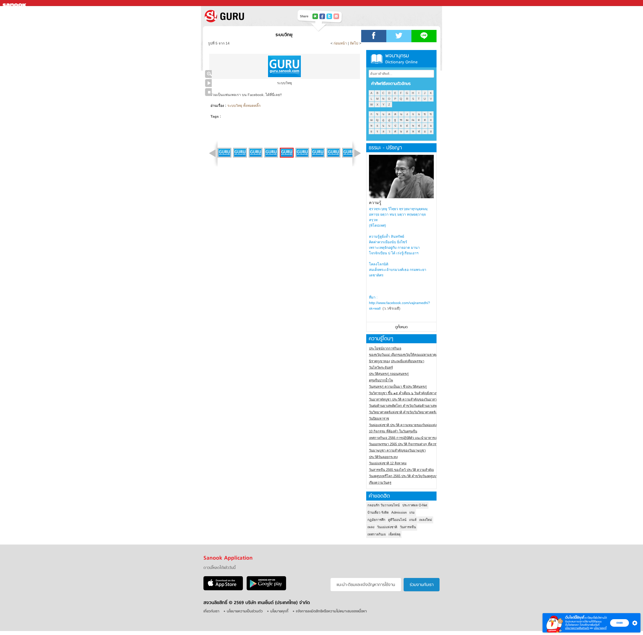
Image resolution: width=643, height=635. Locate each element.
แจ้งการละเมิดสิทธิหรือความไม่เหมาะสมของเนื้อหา (331, 611)
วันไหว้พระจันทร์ (381, 367)
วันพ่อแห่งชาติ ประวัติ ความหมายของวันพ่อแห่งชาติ (406, 425)
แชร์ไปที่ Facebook (322, 16)
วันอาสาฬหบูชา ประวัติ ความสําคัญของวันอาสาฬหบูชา (408, 399)
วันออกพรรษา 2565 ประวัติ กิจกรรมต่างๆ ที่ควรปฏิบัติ (406, 444)
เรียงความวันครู (380, 482)
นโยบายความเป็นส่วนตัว (577, 628)
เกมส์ (412, 520)
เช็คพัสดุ (394, 534)
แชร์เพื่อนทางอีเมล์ (336, 16)
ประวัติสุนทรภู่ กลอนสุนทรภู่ (389, 374)
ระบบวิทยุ (284, 35)
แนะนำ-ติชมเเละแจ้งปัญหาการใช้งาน (366, 585)
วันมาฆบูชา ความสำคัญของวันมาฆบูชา (397, 450)
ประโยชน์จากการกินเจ (385, 348)
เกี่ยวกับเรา (211, 611)
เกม (412, 512)
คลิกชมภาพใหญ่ (208, 74)
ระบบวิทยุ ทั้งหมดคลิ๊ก (243, 106)
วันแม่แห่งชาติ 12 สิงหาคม (388, 463)
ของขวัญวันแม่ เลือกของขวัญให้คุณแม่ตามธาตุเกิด (405, 355)
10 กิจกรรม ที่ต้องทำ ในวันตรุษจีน (393, 431)
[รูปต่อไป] (357, 153)
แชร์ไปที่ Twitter (329, 16)
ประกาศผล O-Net (414, 505)
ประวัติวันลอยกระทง (383, 457)
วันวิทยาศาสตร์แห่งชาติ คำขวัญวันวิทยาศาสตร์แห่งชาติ (408, 412)
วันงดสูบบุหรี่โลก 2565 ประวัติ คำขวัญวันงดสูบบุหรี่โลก (407, 476)
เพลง (370, 527)
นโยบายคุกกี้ (600, 628)
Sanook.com (15, 3)
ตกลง (619, 622)
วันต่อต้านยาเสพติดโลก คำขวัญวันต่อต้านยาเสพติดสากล (409, 406)
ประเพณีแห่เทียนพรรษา (407, 361)
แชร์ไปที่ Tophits (315, 16)
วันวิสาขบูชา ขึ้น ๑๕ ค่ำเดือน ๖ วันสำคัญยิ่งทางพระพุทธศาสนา (413, 393)
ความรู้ (375, 203)
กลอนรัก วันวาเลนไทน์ (383, 505)
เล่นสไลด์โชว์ (208, 83)
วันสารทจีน (408, 527)
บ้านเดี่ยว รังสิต (378, 512)
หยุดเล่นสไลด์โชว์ (208, 92)
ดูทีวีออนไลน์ (397, 520)
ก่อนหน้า (341, 43)
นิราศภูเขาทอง (379, 361)
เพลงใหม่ (425, 520)
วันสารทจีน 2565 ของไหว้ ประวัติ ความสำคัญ (401, 470)
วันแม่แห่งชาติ (387, 527)
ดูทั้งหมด (401, 327)
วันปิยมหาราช (379, 418)
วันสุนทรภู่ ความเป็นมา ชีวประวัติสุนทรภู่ (398, 386)
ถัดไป (354, 43)
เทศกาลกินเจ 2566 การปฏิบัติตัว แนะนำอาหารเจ (403, 438)
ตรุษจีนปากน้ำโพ (381, 380)
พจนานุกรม (401, 59)
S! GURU (245, 16)
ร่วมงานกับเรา (422, 585)
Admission (399, 512)
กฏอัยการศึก (376, 520)
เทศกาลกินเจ (376, 534)
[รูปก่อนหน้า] (212, 153)
